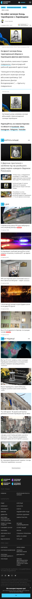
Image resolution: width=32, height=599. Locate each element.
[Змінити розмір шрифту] (30, 25)
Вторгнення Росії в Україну (14, 7)
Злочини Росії (6, 533)
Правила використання (22, 550)
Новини (3, 493)
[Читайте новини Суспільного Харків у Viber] (12, 575)
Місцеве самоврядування (22, 524)
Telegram (14, 129)
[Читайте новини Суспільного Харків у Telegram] (15, 575)
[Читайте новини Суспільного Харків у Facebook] (2, 575)
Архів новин (21, 547)
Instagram (5, 129)
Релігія (19, 530)
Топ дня (19, 539)
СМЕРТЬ (3, 7)
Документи (20, 554)
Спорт (3, 536)
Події (2, 503)
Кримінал (4, 506)
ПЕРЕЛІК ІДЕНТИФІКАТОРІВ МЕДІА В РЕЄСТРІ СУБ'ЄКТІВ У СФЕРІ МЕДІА (22, 562)
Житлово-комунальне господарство (6, 519)
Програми (4, 559)
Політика (4, 530)
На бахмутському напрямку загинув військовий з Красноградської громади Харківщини (15, 116)
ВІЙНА (24, 7)
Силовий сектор (6, 527)
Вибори (3, 511)
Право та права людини (6, 524)
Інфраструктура (22, 517)
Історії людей (21, 527)
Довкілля (4, 514)
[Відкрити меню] (30, 2)
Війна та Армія (5, 10)
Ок (16, 595)
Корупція (20, 503)
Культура (20, 506)
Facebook (15, 127)
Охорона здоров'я (23, 514)
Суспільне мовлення (8, 550)
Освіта (19, 509)
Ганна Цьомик (9, 21)
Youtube (22, 129)
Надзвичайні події (23, 511)
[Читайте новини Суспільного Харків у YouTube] (8, 575)
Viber (22, 127)
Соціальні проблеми (24, 533)
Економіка (4, 509)
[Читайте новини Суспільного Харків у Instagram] (5, 575)
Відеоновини (5, 539)
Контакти (4, 547)
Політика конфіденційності (7, 555)
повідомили (6, 64)
